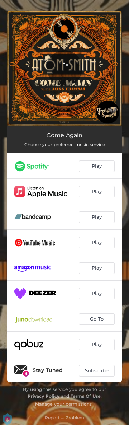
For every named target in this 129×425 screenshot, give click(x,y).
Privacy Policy (43, 396)
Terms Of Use (86, 396)
